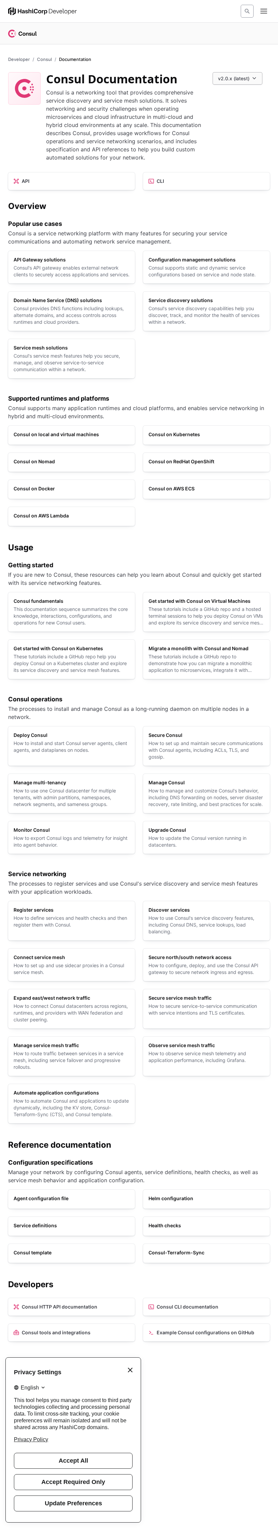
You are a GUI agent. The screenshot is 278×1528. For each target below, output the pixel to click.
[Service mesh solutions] (71, 358)
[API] (71, 181)
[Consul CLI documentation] (206, 1307)
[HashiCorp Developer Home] (42, 11)
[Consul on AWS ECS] (206, 489)
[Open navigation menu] (264, 11)
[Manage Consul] (206, 793)
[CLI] (206, 181)
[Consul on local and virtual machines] (71, 435)
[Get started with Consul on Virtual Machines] (206, 612)
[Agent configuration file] (71, 1199)
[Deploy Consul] (71, 746)
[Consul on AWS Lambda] (71, 516)
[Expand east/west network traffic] (71, 1008)
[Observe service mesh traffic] (206, 1056)
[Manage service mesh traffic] (71, 1056)
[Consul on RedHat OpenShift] (206, 462)
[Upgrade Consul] (206, 837)
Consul (44, 59)
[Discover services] (206, 920)
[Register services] (71, 920)
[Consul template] (71, 1253)
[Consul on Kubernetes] (206, 435)
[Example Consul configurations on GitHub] (206, 1332)
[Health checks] (206, 1226)
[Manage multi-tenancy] (71, 793)
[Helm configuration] (206, 1199)
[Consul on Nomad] (71, 462)
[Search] (247, 11)
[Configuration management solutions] (206, 267)
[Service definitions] (71, 1226)
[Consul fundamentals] (71, 612)
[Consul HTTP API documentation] (71, 1307)
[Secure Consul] (206, 746)
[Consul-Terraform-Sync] (206, 1253)
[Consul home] (22, 33)
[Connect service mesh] (71, 965)
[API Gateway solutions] (71, 267)
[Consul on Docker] (71, 489)
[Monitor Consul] (71, 837)
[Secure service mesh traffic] (206, 1008)
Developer (19, 59)
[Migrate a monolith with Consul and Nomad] (206, 659)
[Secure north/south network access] (206, 965)
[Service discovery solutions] (206, 311)
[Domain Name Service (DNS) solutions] (71, 311)
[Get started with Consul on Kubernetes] (71, 659)
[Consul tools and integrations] (71, 1332)
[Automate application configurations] (71, 1103)
